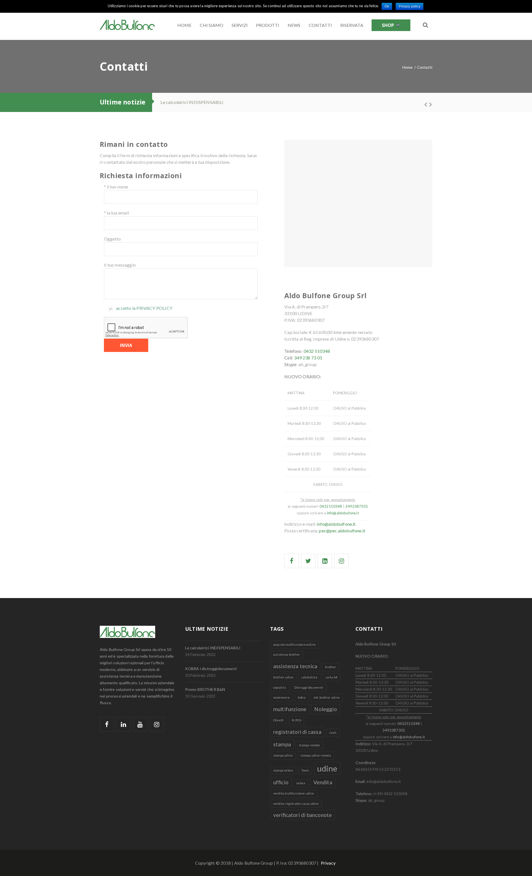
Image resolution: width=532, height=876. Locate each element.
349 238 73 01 (308, 357)
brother (330, 667)
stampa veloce (283, 770)
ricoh (332, 732)
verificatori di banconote (302, 815)
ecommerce (281, 697)
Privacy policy (154, 308)
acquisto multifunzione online (294, 644)
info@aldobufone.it (343, 513)
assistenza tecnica (295, 666)
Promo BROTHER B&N (205, 689)
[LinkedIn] (124, 724)
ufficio (280, 782)
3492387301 (356, 506)
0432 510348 (317, 351)
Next (428, 104)
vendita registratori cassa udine (296, 803)
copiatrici (279, 687)
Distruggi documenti (308, 687)
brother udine (283, 677)
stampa (282, 744)
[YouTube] (140, 724)
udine (327, 768)
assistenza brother (286, 654)
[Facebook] (107, 724)
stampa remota (309, 745)
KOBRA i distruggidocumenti (211, 668)
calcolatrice (309, 677)
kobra (302, 697)
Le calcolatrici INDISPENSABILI (191, 102)
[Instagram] (157, 724)
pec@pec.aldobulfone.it (342, 530)
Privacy (328, 862)
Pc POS (296, 720)
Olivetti (278, 720)
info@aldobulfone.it (336, 524)
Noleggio (325, 709)
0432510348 (330, 506)
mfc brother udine (327, 697)
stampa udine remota (315, 755)
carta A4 (331, 677)
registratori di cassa (297, 732)
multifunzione (289, 709)
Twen (305, 770)
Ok (387, 6)
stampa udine (283, 755)
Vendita (322, 782)
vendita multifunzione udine (293, 793)
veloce (300, 783)
